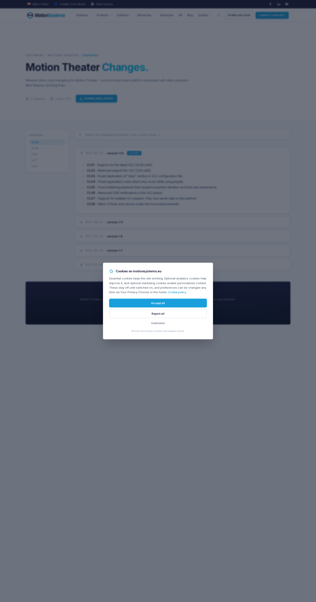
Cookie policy (177, 292)
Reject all (158, 313)
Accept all (158, 303)
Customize (158, 323)
